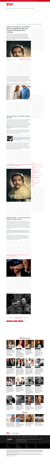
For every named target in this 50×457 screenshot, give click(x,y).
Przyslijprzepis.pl (27, 447)
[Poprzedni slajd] (6, 418)
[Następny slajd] (43, 418)
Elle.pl (35, 444)
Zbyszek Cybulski (22, 80)
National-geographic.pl (19, 447)
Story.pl (36, 447)
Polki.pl (26, 444)
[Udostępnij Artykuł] (30, 59)
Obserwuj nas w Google (24, 59)
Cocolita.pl (7, 447)
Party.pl (7, 444)
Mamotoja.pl (17, 444)
